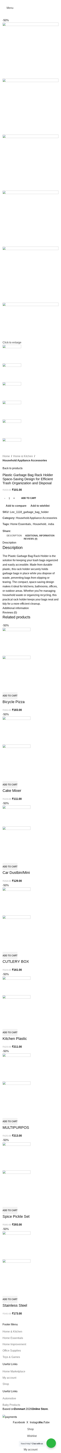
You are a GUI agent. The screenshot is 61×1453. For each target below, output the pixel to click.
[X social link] (27, 2)
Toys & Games (11, 1357)
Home (6, 456)
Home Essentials (20, 524)
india (51, 524)
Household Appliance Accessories (25, 460)
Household (39, 524)
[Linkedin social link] (34, 2)
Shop (6, 1384)
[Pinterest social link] (31, 2)
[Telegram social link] (38, 2)
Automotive (9, 1398)
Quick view (16, 688)
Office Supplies (12, 1350)
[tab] (14, 535)
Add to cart (28, 498)
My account (9, 1377)
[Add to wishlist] (25, 688)
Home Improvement (14, 1344)
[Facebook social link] (23, 2)
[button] (10, 695)
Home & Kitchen (23, 456)
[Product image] (16, 669)
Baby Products (11, 1404)
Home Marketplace (14, 1371)
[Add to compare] (7, 688)
